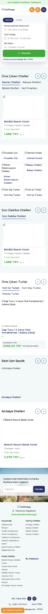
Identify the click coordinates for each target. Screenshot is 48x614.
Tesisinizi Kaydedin (25, 511)
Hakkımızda (7, 524)
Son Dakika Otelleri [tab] (14, 216)
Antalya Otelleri (32, 524)
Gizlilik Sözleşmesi (10, 531)
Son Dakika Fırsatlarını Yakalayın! (24, 2)
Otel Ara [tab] (8, 20)
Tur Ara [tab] (19, 20)
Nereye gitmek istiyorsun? (16, 26)
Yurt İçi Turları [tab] (10, 288)
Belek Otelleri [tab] (10, 88)
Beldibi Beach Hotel (11, 573)
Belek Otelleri (32, 531)
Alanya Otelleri (32, 528)
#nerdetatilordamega (24, 514)
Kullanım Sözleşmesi (11, 537)
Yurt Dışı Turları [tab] (31, 288)
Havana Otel (7, 576)
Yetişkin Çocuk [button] (16, 47)
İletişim (5, 528)
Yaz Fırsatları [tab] (29, 88)
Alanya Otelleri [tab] (32, 82)
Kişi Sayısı (8, 43)
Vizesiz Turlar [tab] (10, 293)
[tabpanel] (24, 116)
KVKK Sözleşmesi (9, 534)
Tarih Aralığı (9, 34)
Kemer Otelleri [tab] (11, 82)
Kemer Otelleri (32, 534)
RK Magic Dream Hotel (12, 585)
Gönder (39, 489)
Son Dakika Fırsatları (13, 610)
